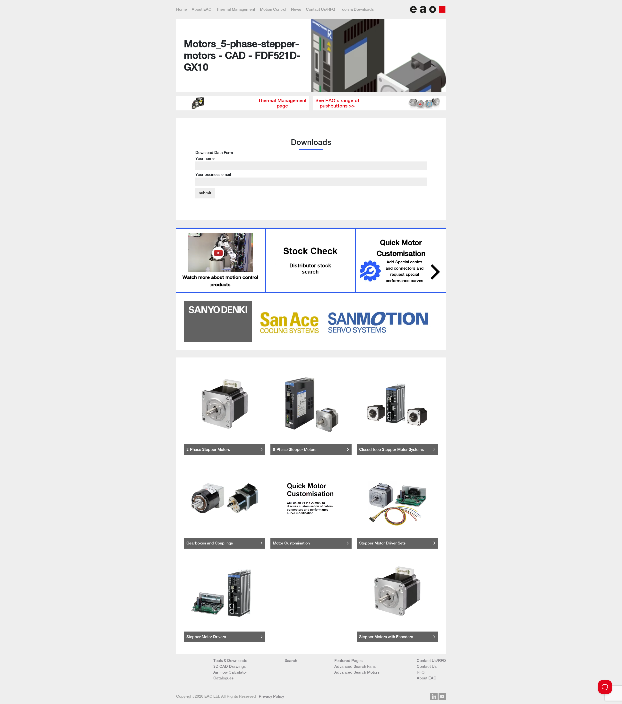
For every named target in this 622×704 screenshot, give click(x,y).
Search (291, 660)
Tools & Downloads (357, 9)
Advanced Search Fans (355, 666)
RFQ (420, 672)
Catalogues (223, 678)
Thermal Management (235, 9)
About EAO (201, 9)
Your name (205, 158)
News (296, 9)
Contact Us (427, 666)
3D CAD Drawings (229, 666)
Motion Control (273, 9)
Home (181, 9)
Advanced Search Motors (357, 672)
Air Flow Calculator (230, 672)
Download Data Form (214, 163)
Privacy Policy (271, 696)
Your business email (213, 174)
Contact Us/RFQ (320, 9)
